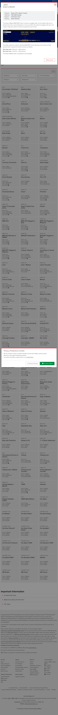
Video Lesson (49, 60)
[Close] (55, 4)
